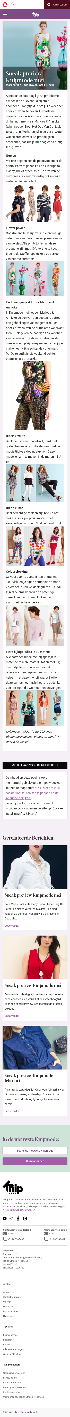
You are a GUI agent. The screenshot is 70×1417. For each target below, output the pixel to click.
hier (38, 142)
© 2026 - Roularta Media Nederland (20, 1412)
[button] (57, 4)
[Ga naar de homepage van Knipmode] (35, 14)
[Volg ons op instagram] (11, 1218)
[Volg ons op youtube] (5, 1218)
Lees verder (12, 925)
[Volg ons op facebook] (18, 1218)
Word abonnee (35, 1161)
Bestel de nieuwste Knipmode (35, 1150)
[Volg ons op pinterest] (25, 1218)
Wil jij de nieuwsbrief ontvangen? (19, 1210)
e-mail (11, 1233)
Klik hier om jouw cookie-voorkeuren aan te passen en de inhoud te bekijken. (32, 793)
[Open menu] (5, 14)
